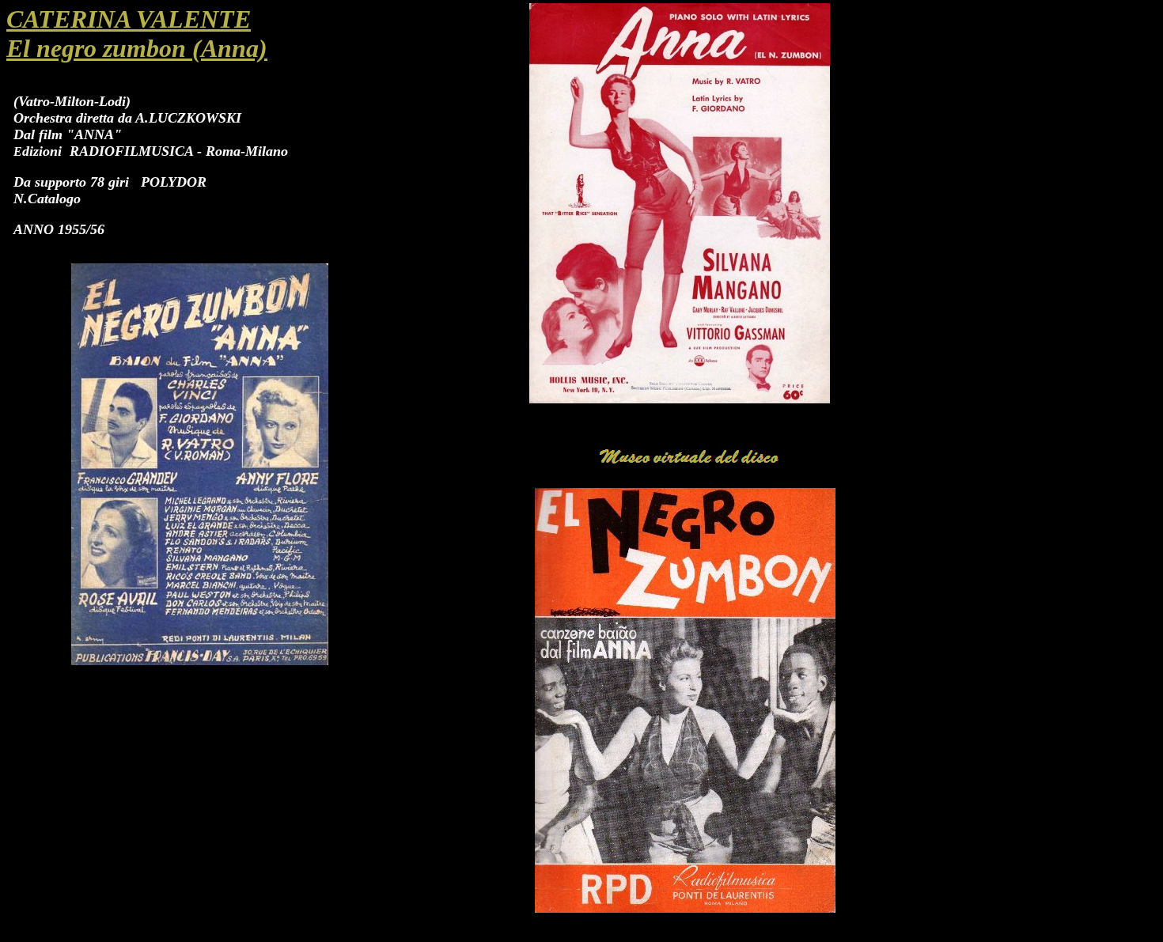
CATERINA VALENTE (128, 19)
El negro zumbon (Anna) (136, 48)
